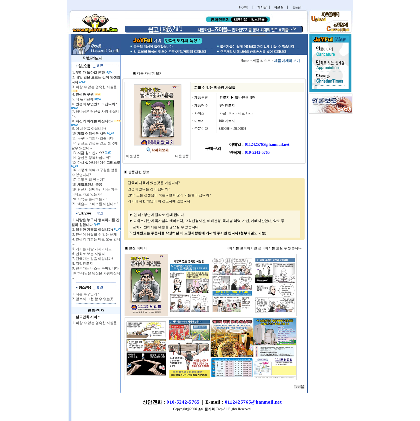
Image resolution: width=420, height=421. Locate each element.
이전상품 (133, 156)
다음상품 (182, 156)
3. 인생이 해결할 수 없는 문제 (94, 234)
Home (245, 61)
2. (92, 230)
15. (95, 163)
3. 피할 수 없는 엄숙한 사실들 (94, 87)
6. (94, 104)
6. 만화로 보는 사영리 (88, 254)
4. (82, 94)
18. (86, 185)
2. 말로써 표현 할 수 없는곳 (92, 299)
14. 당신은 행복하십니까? (91, 158)
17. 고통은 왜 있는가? (88, 180)
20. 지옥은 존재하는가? (89, 199)
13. (87, 153)
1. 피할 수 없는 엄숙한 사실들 (94, 323)
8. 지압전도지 (82, 264)
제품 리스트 (262, 61)
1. (88, 72)
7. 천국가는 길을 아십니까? (92, 259)
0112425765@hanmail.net (253, 402)
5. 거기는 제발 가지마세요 (91, 249)
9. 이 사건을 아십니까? (88, 129)
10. (89, 133)
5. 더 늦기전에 (83, 99)
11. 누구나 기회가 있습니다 (92, 138)
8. (92, 121)
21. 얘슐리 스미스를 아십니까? (94, 204)
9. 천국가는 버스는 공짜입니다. (95, 268)
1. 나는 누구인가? (85, 294)
